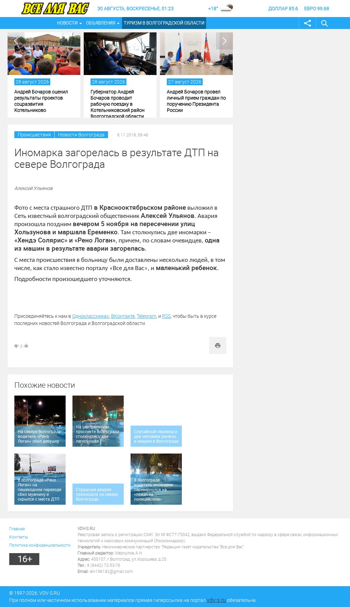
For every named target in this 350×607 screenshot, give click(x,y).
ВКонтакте (123, 316)
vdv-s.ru (216, 600)
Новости (67, 23)
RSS (166, 316)
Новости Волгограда (81, 134)
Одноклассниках (90, 316)
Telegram (146, 316)
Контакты (18, 536)
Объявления (100, 23)
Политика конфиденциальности (39, 545)
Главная (17, 528)
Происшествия (34, 134)
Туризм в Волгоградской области (164, 23)
